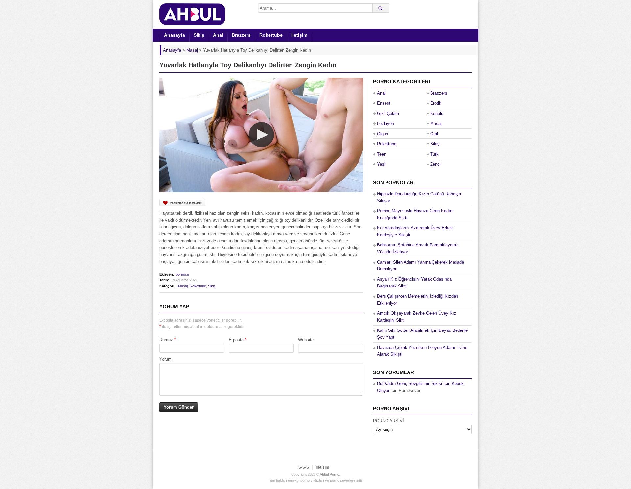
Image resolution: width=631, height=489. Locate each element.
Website (306, 339)
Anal (218, 35)
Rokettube (271, 35)
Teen (381, 154)
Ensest (383, 103)
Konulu (436, 113)
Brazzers (241, 35)
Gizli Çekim (388, 113)
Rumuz (166, 339)
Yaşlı (381, 164)
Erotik (435, 103)
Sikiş (199, 35)
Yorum (165, 359)
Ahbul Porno (329, 474)
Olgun (382, 133)
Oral (434, 133)
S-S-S (303, 467)
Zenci (435, 164)
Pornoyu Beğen (186, 203)
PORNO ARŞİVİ (388, 420)
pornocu (182, 274)
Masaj (183, 286)
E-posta (236, 339)
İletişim (299, 35)
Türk (434, 154)
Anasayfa (174, 35)
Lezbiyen (385, 123)
